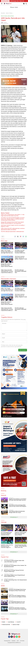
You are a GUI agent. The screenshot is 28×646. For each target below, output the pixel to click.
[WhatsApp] (17, 637)
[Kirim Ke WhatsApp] (26, 237)
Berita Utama (11, 16)
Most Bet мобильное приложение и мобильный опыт (12, 231)
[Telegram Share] (23, 237)
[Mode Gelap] (24, 4)
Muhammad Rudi (6, 624)
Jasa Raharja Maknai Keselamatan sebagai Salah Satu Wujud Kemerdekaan (17, 512)
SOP (18, 640)
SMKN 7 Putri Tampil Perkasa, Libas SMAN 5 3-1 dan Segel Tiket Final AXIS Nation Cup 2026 (12, 215)
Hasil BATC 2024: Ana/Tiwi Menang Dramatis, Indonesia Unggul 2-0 (7, 546)
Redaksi (13, 640)
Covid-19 (18, 622)
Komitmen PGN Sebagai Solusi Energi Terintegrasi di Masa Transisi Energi (17, 590)
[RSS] (19, 637)
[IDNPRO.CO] (7, 3)
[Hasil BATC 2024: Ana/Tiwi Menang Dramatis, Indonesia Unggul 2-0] (7, 540)
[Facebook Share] (15, 237)
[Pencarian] (26, 4)
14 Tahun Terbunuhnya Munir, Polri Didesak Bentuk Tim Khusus (15, 580)
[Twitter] (12, 637)
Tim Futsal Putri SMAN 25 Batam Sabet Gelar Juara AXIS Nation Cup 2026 (14, 561)
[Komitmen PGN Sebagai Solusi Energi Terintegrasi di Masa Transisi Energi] (4, 590)
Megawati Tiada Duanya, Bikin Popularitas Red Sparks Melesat (20, 533)
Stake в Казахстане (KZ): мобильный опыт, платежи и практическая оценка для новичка (13, 229)
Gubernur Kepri (16, 624)
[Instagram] (14, 637)
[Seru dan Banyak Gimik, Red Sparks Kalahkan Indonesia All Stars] (7, 527)
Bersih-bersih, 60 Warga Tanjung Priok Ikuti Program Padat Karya (14, 571)
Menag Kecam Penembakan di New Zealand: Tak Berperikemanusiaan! (15, 566)
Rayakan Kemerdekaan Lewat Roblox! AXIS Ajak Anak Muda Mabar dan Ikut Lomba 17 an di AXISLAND (17, 499)
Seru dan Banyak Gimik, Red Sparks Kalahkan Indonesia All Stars (6, 533)
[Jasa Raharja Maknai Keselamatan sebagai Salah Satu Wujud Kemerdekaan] (4, 512)
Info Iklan (22, 640)
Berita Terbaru (4, 16)
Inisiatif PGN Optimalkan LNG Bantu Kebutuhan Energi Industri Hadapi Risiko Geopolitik (18, 608)
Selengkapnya (13, 517)
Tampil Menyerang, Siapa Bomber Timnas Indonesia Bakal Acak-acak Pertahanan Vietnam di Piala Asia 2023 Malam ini (21, 546)
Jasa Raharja (11, 622)
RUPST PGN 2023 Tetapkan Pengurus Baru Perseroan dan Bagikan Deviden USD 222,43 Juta (17, 596)
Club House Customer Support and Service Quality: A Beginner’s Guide (13, 226)
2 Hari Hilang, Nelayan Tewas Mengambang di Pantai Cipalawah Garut (14, 575)
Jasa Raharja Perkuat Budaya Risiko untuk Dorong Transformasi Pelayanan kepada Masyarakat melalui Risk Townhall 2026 (18, 505)
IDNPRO (5, 22)
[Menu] (2, 3)
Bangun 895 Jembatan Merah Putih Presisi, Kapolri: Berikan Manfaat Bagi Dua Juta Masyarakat (12, 222)
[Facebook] (9, 637)
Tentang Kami (7, 640)
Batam (3, 622)
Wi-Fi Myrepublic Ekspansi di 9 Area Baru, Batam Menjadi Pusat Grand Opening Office (17, 602)
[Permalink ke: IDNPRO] (2, 23)
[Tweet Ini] (18, 237)
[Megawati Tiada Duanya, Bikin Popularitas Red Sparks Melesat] (21, 527)
